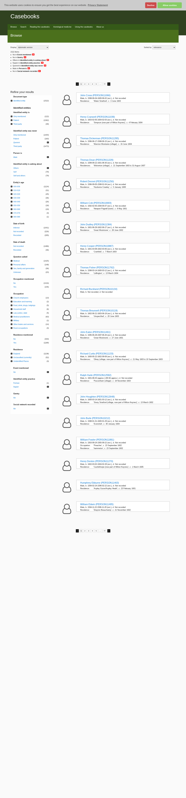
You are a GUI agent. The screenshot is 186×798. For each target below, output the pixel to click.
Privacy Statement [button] (98, 5)
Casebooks (24, 16)
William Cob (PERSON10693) (95, 203)
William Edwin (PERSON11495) (96, 504)
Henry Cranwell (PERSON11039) (97, 117)
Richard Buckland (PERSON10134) (98, 289)
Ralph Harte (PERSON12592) (95, 375)
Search (23, 27)
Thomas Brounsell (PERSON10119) (99, 310)
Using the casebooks (84, 27)
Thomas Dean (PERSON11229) (96, 160)
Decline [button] (150, 5)
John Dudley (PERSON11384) (96, 224)
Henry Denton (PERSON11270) (96, 461)
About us (100, 27)
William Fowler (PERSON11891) (97, 439)
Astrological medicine (62, 27)
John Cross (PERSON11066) (95, 95)
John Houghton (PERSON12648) (97, 396)
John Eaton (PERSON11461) (95, 332)
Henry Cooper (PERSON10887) (96, 246)
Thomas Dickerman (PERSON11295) (99, 138)
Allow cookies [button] (170, 5)
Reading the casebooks (40, 27)
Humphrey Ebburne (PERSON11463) (99, 483)
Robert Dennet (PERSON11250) (97, 181)
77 (104, 84)
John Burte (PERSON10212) (95, 418)
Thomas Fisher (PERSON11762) (97, 267)
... (100, 84)
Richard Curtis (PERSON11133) (96, 353)
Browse (13, 27)
